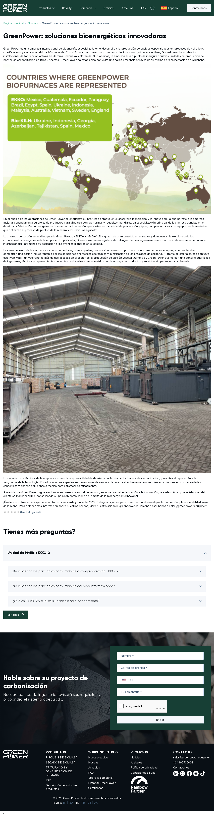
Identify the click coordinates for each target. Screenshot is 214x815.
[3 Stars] (12, 512)
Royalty (67, 8)
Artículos (127, 8)
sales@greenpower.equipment (188, 506)
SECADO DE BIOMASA (61, 762)
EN (64, 802)
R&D (48, 780)
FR (83, 802)
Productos (44, 8)
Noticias (108, 8)
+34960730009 (183, 762)
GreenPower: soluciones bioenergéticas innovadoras (75, 23)
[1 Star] (5, 512)
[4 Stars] (15, 512)
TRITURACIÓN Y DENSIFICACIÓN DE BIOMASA (59, 771)
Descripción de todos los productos (61, 787)
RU (71, 802)
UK (96, 802)
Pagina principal (13, 23)
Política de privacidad (144, 767)
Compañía (86, 8)
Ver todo (13, 614)
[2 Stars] (8, 512)
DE (89, 802)
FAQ (143, 8)
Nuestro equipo (98, 757)
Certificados (95, 788)
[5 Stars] (18, 512)
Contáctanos (199, 8)
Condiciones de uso (143, 772)
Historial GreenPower (102, 783)
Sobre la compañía (100, 777)
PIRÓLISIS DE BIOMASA (62, 757)
